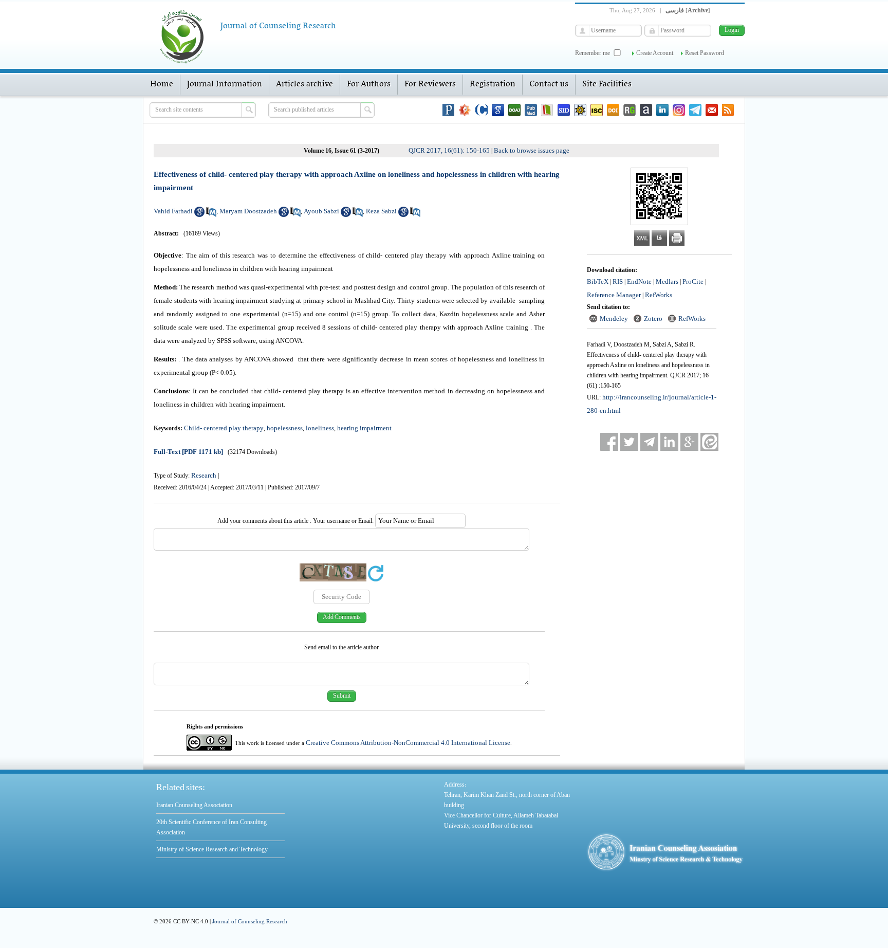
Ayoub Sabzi (321, 211)
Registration (492, 84)
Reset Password (704, 53)
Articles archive (304, 84)
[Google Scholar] (498, 110)
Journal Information (224, 84)
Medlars (667, 281)
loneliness (320, 428)
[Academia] (646, 110)
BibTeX (597, 281)
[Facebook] (609, 442)
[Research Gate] (629, 110)
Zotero (653, 318)
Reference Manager (614, 295)
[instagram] (679, 110)
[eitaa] (709, 442)
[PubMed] (531, 110)
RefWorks (658, 295)
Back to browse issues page (531, 150)
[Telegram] (695, 110)
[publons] (448, 110)
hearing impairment (364, 428)
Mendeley (614, 318)
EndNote (639, 281)
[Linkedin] (662, 110)
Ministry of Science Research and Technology (212, 849)
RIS (618, 281)
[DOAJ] (514, 110)
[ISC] (596, 110)
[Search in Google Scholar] (199, 214)
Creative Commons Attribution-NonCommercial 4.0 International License (408, 742)
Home (161, 84)
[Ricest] (580, 110)
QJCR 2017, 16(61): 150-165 (449, 150)
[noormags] (465, 110)
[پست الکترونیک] (712, 110)
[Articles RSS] (728, 110)
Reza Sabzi (381, 211)
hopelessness (285, 428)
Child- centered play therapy (224, 428)
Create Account (654, 53)
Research (203, 475)
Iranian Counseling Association (194, 805)
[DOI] (613, 110)
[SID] (564, 110)
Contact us (548, 84)
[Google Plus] (689, 442)
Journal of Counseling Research (249, 921)
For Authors (369, 84)
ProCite (693, 281)
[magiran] (547, 110)
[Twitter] (629, 442)
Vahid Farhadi (173, 211)
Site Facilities (607, 84)
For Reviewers (430, 84)
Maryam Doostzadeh (248, 211)
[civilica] (481, 110)
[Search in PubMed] (211, 214)
